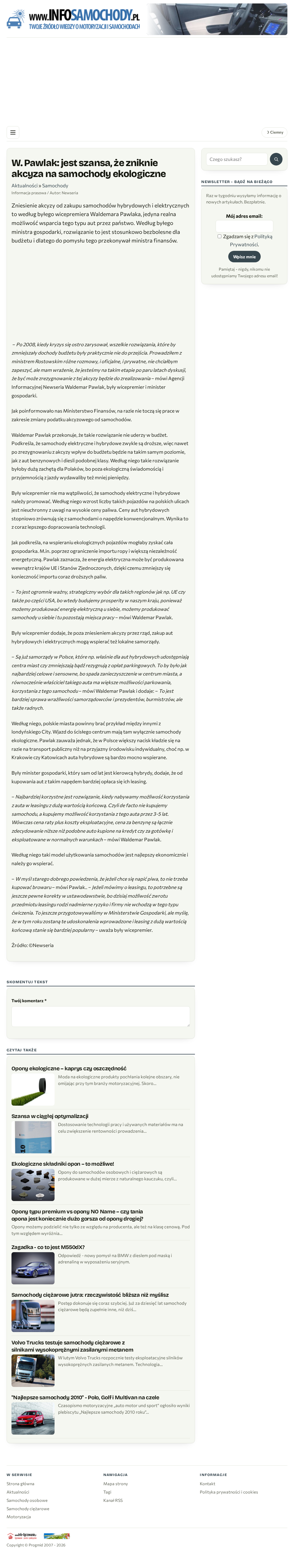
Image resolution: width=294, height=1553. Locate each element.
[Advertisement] (147, 81)
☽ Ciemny (274, 132)
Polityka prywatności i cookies (229, 1491)
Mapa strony (115, 1483)
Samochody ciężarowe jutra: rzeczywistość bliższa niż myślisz (90, 1295)
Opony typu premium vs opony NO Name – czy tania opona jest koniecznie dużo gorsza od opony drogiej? (77, 1215)
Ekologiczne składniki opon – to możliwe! (62, 1164)
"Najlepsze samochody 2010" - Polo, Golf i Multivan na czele (85, 1397)
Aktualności (24, 185)
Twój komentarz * (29, 1000)
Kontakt (207, 1483)
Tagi (107, 1491)
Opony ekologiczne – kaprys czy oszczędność (69, 1068)
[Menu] (13, 132)
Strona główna (20, 1483)
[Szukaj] (276, 159)
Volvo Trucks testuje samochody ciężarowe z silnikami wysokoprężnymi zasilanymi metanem (72, 1346)
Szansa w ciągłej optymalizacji (50, 1116)
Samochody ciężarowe (28, 1508)
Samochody (55, 185)
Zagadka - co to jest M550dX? (48, 1247)
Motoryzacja (19, 1516)
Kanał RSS (113, 1500)
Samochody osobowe (27, 1500)
